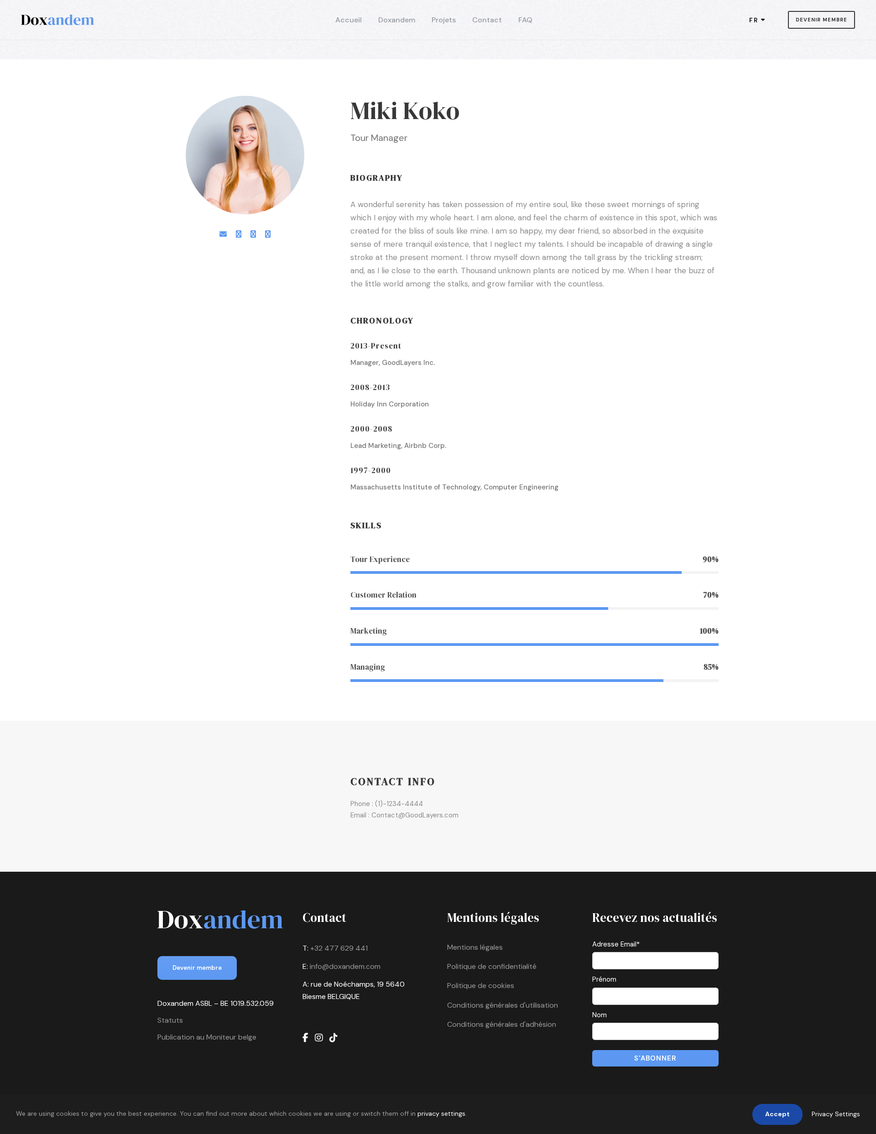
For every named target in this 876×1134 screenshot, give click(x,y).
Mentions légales (475, 947)
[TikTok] (333, 1038)
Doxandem (396, 20)
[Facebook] (305, 1038)
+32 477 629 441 (339, 948)
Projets (444, 20)
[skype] (253, 234)
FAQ (525, 20)
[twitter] (268, 234)
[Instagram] (319, 1038)
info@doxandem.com (345, 966)
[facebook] (238, 234)
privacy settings (441, 1113)
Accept (777, 1114)
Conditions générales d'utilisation (502, 1005)
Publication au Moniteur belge (206, 1037)
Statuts (170, 1020)
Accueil (348, 20)
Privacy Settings (836, 1114)
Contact (487, 20)
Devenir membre (821, 19)
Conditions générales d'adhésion (501, 1024)
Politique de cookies (480, 985)
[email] (223, 234)
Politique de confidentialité (492, 966)
